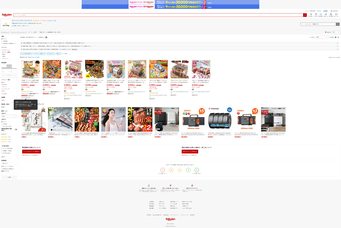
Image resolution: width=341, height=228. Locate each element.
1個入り (3, 100)
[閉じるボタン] (337, 43)
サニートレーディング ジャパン (22, 20)
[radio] (2, 38)
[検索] (305, 15)
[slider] (1, 68)
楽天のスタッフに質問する (190, 151)
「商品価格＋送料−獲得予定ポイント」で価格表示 (31, 37)
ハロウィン (4, 86)
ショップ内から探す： (307, 24)
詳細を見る (74, 49)
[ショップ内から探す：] (337, 24)
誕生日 (3, 82)
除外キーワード (5, 171)
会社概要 (14, 25)
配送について (25, 25)
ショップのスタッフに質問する (31, 151)
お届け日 (3, 119)
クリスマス (4, 84)
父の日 (3, 91)
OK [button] (35, 104)
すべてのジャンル (5, 50)
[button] (335, 11)
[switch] (15, 129)
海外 (6, 111)
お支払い (19, 25)
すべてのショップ (5, 32)
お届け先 (3, 113)
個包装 (3, 107)
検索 (10, 75)
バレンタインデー (5, 89)
